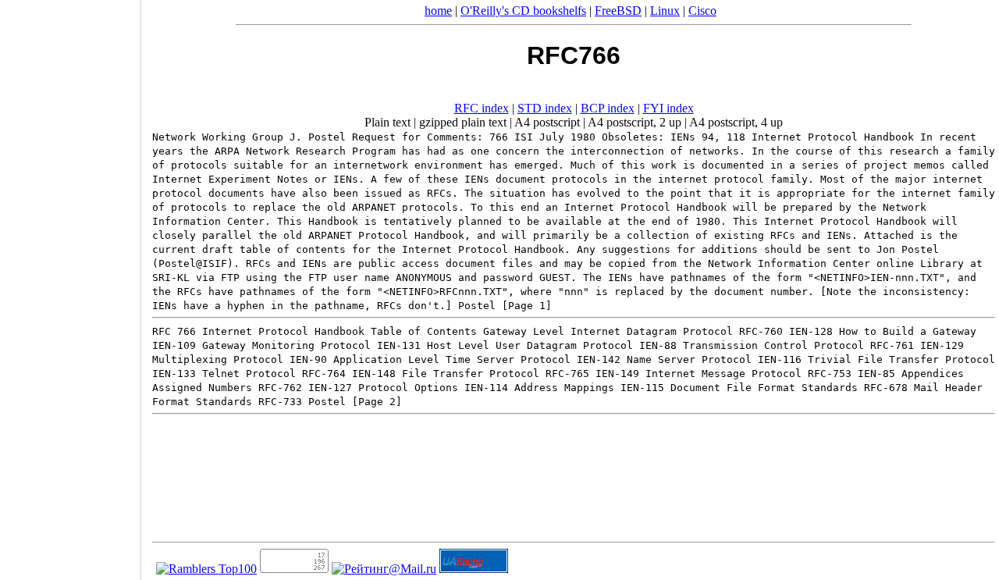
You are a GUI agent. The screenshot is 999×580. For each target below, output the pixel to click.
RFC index (481, 108)
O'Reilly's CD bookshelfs (523, 10)
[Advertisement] (70, 285)
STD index (544, 108)
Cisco (702, 10)
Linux (665, 10)
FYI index (668, 108)
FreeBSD (618, 10)
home (438, 10)
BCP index (608, 108)
